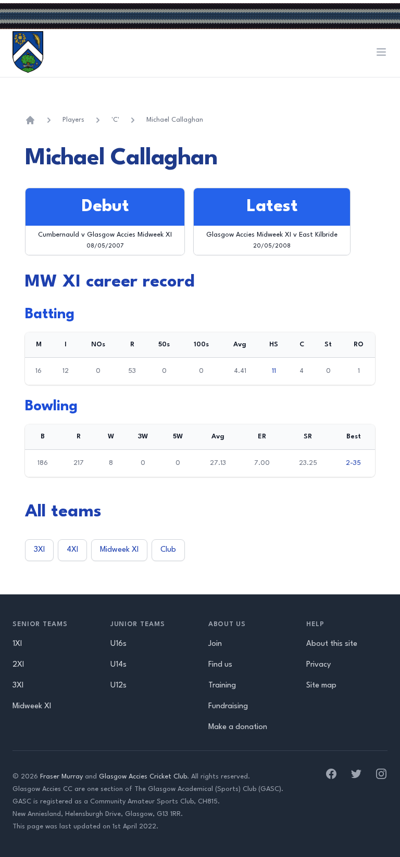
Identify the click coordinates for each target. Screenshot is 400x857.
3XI (39, 550)
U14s (118, 665)
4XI (72, 550)
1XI (17, 644)
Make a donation (237, 727)
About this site (331, 644)
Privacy (318, 665)
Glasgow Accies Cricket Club (143, 776)
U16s (118, 644)
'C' (115, 119)
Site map (321, 686)
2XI (18, 665)
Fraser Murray (61, 776)
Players (73, 119)
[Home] (30, 120)
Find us (220, 665)
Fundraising (228, 706)
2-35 (353, 463)
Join (215, 644)
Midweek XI (119, 550)
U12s (118, 686)
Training (222, 686)
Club (168, 550)
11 (274, 371)
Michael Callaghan (174, 119)
